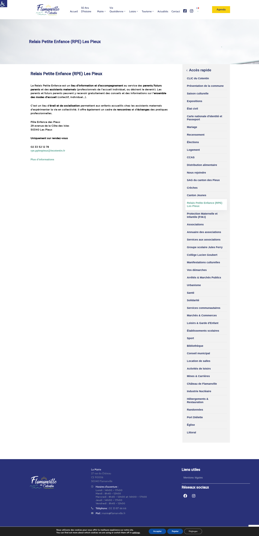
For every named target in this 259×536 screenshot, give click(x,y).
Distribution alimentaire (202, 164)
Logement (193, 149)
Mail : (110, 513)
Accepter (157, 531)
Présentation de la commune (205, 85)
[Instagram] (193, 495)
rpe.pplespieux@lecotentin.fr (48, 150)
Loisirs (132, 11)
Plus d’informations (42, 159)
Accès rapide (199, 70)
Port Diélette (195, 417)
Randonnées (195, 409)
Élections (193, 142)
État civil (192, 108)
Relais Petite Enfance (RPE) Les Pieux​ (204, 204)
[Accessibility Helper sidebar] (3, 3)
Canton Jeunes (196, 195)
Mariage (192, 127)
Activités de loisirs (199, 368)
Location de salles (198, 360)
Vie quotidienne (116, 9)
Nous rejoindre (196, 172)
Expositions (194, 101)
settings (136, 532)
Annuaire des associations (204, 232)
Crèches (192, 187)
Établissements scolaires (203, 330)
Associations (195, 224)
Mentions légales (193, 477)
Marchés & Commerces (202, 315)
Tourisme (147, 11)
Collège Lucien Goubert (202, 254)
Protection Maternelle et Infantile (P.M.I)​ (202, 215)
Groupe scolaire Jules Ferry (205, 247)
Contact (175, 11)
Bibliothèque (195, 345)
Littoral (191, 432)
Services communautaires (203, 307)
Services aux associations (203, 239)
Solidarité (193, 300)
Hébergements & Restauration (197, 400)
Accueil (74, 11)
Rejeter (175, 531)
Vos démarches (197, 270)
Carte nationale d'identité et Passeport (204, 118)
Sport (190, 338)
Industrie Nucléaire (199, 391)
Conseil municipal (198, 353)
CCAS (191, 157)
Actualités (163, 11)
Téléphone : (111, 508)
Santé (190, 292)
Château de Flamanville (202, 383)
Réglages (193, 531)
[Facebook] (185, 495)
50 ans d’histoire (86, 9)
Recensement (195, 134)
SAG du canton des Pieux (203, 180)
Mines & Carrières (198, 376)
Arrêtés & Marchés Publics (204, 277)
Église (191, 424)
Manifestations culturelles (203, 262)
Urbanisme (194, 285)
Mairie (100, 11)
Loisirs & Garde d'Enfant (202, 323)
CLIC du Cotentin (198, 78)
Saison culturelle (197, 93)
